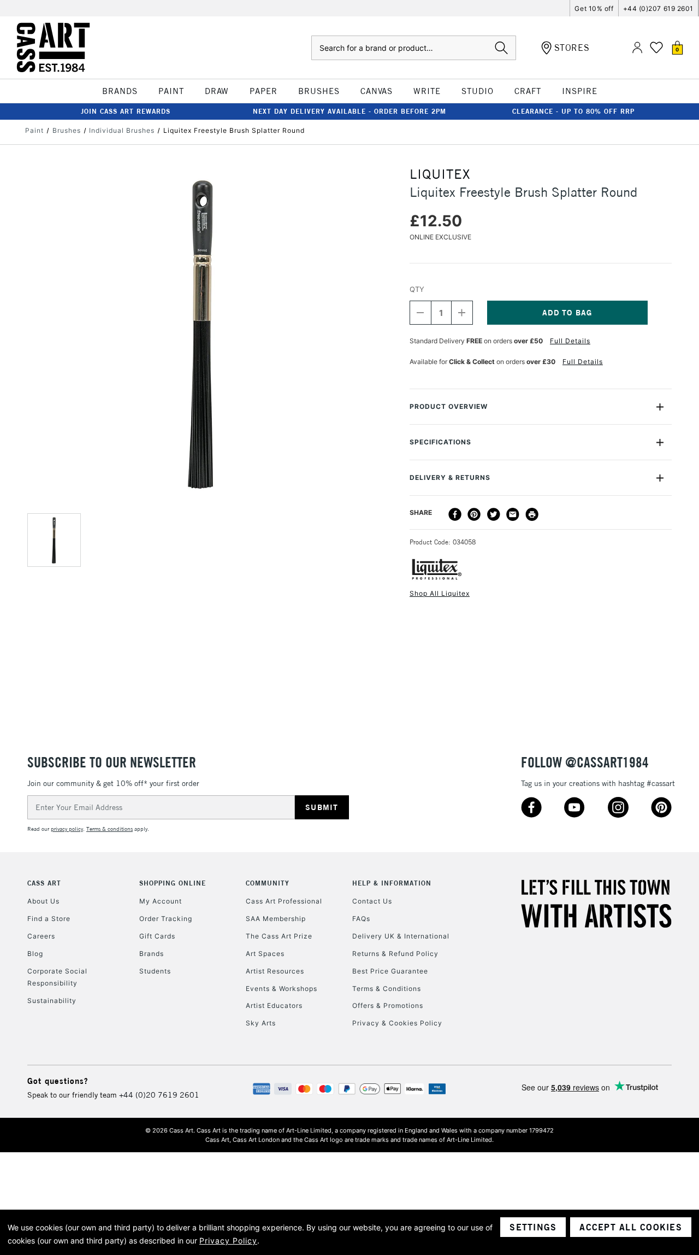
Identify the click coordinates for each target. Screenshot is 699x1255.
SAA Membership (276, 918)
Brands (151, 953)
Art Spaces (265, 953)
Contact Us (372, 901)
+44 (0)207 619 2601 (658, 8)
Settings (533, 1227)
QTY (417, 289)
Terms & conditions (109, 828)
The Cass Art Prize (279, 936)
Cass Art (44, 883)
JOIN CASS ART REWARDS (125, 111)
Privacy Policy (228, 1240)
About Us (43, 901)
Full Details (570, 340)
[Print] (531, 514)
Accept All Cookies (630, 1227)
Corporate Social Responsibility (57, 977)
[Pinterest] (474, 514)
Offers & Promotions (387, 1005)
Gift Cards (157, 936)
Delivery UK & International (400, 936)
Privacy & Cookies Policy (397, 1023)
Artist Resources (275, 971)
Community (267, 883)
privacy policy (67, 828)
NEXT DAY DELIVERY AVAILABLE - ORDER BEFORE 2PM (349, 111)
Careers (41, 936)
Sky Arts (261, 1023)
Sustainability (51, 1000)
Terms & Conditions (386, 988)
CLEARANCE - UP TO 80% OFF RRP (573, 111)
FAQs (361, 918)
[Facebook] (454, 514)
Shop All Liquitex (440, 593)
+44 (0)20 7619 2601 (159, 1095)
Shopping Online (172, 883)
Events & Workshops (281, 988)
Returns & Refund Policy (395, 953)
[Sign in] (637, 47)
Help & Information (391, 883)
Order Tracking (165, 918)
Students (155, 971)
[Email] (512, 514)
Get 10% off (593, 8)
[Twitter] (493, 514)
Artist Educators (274, 1005)
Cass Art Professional (284, 901)
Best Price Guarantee (390, 971)
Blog (35, 953)
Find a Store (48, 918)
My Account (160, 901)
